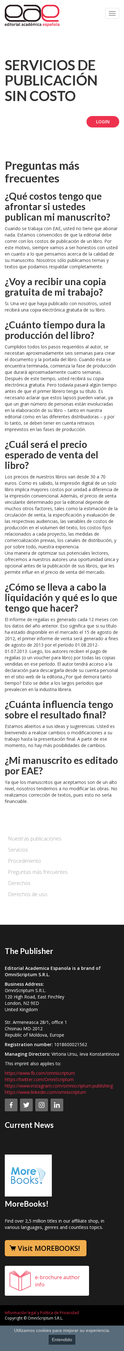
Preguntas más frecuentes (38, 871)
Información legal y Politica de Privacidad (42, 1312)
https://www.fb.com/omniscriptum (40, 1073)
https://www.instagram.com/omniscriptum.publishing (59, 1086)
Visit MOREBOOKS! (49, 1248)
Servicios (18, 849)
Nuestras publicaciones (34, 838)
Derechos (19, 883)
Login (103, 122)
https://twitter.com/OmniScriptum (39, 1079)
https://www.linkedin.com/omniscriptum (45, 1092)
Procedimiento (24, 860)
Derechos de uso (27, 894)
